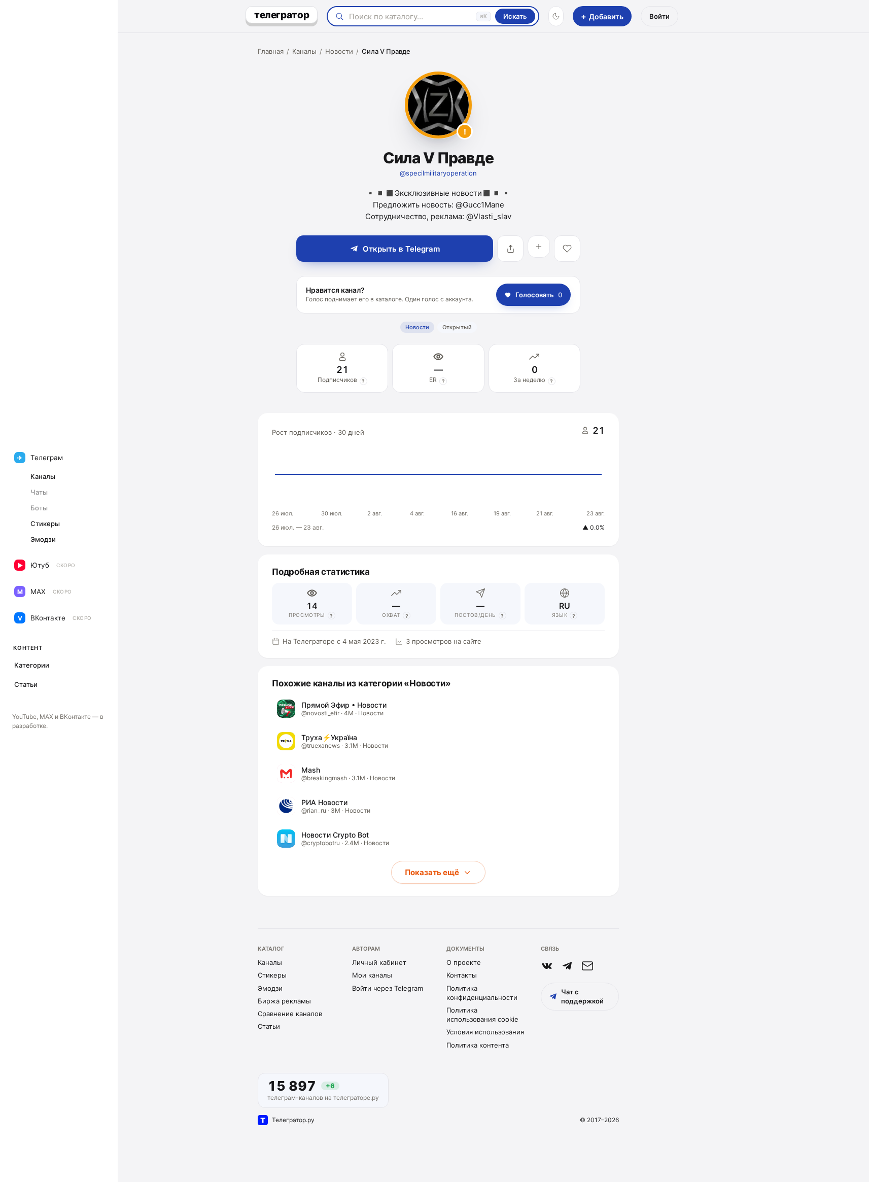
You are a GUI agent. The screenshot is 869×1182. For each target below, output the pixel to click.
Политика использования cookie (482, 1014)
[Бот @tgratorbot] (567, 966)
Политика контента (477, 1045)
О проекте (463, 962)
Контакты (461, 975)
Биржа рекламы (284, 1001)
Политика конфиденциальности (481, 992)
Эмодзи (270, 988)
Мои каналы (372, 975)
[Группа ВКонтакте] (547, 966)
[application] (438, 479)
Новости (339, 51)
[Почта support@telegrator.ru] (587, 966)
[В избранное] (567, 248)
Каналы (304, 51)
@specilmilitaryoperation (438, 173)
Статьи (269, 1026)
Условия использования (485, 1032)
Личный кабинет (379, 962)
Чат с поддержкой (582, 996)
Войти (659, 16)
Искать (515, 16)
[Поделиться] (510, 248)
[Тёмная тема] (556, 16)
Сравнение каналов (290, 1014)
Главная (271, 51)
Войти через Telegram (387, 988)
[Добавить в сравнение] (539, 246)
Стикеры (272, 975)
